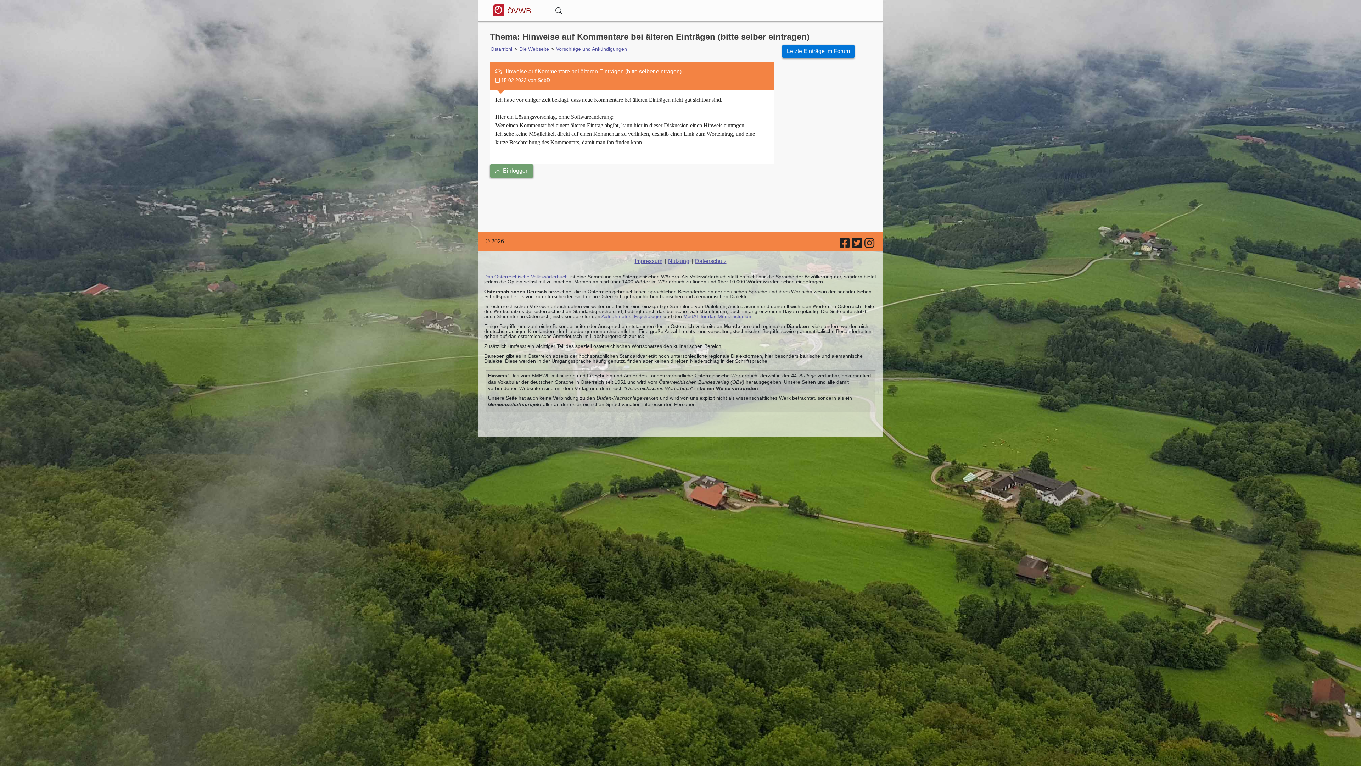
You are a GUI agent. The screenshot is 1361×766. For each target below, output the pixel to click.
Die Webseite (534, 49)
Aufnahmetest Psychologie (631, 316)
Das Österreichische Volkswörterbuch (526, 276)
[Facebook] (845, 245)
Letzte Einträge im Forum (818, 51)
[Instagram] (869, 245)
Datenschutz (711, 261)
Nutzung (678, 261)
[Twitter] (857, 245)
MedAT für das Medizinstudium (718, 316)
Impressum (648, 261)
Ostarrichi (501, 49)
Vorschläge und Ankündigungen (591, 49)
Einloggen (515, 171)
